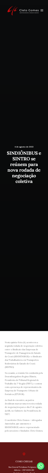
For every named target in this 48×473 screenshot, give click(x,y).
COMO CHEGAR (23, 461)
